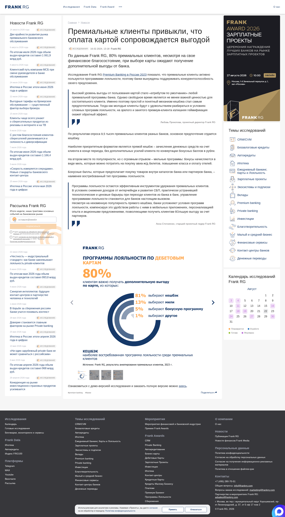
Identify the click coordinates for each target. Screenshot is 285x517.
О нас (276, 6)
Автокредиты (12, 449)
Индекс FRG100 (13, 453)
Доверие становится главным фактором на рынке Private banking (31, 324)
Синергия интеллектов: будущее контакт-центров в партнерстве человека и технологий (29, 295)
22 (265, 311)
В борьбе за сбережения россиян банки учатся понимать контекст (30, 310)
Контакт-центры (153, 475)
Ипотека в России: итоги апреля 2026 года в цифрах (33, 338)
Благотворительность (86, 471)
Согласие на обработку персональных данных (240, 457)
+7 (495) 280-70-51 (225, 481)
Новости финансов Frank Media (232, 440)
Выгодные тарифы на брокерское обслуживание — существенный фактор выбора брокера (30, 105)
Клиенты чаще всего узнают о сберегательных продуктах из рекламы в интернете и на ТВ (29, 121)
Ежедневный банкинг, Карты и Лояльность (98, 441)
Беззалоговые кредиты (87, 428)
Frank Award (107, 6)
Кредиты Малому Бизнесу (159, 483)
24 (231, 316)
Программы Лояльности (158, 497)
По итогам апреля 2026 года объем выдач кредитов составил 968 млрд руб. (31, 368)
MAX (7, 470)
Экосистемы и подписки (88, 450)
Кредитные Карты (154, 479)
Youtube (9, 474)
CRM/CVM (80, 424)
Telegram (10, 466)
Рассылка (10, 483)
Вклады (79, 454)
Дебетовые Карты (154, 458)
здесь (183, 386)
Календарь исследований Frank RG (252, 279)
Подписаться (33, 226)
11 (238, 305)
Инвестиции (81, 467)
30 (272, 316)
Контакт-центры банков (87, 484)
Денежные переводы (86, 488)
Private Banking (153, 445)
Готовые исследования (17, 428)
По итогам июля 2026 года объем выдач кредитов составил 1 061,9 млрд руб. (30, 55)
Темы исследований (247, 130)
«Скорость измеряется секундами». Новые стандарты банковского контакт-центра (31, 172)
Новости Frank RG (26, 23)
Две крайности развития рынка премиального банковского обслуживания (29, 38)
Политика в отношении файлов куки (234, 469)
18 (238, 311)
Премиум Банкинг (154, 492)
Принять (173, 509)
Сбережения (152, 501)
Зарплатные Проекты (156, 462)
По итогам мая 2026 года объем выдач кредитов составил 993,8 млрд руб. (33, 277)
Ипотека (9, 445)
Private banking (83, 463)
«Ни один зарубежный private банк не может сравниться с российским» (33, 352)
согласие (153, 508)
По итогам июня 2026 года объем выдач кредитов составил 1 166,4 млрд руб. (30, 155)
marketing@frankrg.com (262, 490)
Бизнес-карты (152, 453)
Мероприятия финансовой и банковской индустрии (173, 424)
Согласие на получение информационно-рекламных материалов (243, 463)
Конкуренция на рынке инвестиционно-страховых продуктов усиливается (33, 386)
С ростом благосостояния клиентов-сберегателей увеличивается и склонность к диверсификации (32, 138)
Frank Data (90, 6)
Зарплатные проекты (86, 445)
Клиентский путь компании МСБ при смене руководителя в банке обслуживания (32, 73)
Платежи (149, 488)
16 (272, 305)
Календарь (11, 424)
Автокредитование (155, 449)
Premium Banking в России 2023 (125, 74)
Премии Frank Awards (157, 428)
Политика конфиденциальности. (120, 511)
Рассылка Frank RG (28, 205)
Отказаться (196, 509)
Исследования (71, 6)
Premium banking (84, 458)
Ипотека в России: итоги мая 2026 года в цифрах (31, 188)
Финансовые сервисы (86, 480)
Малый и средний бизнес (88, 476)
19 (244, 311)
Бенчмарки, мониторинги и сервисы (24, 432)
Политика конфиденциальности (22, 241)
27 (251, 316)
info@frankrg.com (243, 485)
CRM (147, 440)
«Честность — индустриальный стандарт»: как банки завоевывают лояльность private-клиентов (31, 260)
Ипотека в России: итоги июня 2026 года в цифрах (31, 89)
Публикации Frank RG (227, 436)
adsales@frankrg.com (226, 497)
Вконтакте (10, 479)
